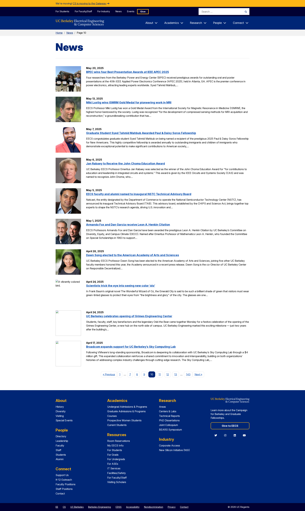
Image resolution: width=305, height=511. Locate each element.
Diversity (61, 411)
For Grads (113, 454)
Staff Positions (64, 488)
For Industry (103, 11)
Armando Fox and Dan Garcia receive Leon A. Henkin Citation (128, 224)
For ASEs (112, 463)
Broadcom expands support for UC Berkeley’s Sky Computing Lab (131, 346)
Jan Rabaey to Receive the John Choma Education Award (125, 163)
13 (175, 374)
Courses (112, 416)
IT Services (113, 468)
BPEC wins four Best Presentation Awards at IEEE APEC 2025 (127, 72)
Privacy (172, 507)
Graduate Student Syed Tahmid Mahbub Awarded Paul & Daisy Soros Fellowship (141, 133)
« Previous (110, 374)
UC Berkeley (77, 507)
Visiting (60, 416)
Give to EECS (230, 425)
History (60, 406)
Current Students (117, 425)
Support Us (62, 475)
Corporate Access (169, 445)
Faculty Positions (65, 484)
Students (61, 454)
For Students (62, 11)
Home (59, 32)
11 (160, 374)
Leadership (62, 440)
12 (167, 374)
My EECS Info (115, 445)
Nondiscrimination (153, 507)
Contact (60, 493)
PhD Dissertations (169, 420)
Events (130, 11)
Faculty (60, 445)
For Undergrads (116, 459)
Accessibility (132, 507)
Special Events (64, 420)
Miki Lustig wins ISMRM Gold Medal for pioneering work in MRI (128, 102)
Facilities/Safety (116, 473)
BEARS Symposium (170, 429)
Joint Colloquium (168, 425)
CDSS (118, 507)
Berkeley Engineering (99, 507)
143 (188, 374)
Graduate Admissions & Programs (126, 411)
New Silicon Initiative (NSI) (174, 450)
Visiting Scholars (116, 482)
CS (64, 507)
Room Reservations (118, 440)
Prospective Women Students (124, 420)
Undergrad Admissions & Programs (127, 406)
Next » (199, 374)
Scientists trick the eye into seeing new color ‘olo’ (120, 285)
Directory (61, 436)
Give (143, 11)
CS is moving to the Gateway (90, 3)
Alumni (59, 459)
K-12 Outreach (64, 479)
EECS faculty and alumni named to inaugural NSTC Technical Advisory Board (138, 194)
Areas (162, 406)
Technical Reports (169, 416)
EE (57, 507)
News (118, 11)
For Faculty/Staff (83, 11)
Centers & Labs (167, 411)
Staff (58, 450)
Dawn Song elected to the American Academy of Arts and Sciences (132, 255)
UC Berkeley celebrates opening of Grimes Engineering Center (129, 316)
